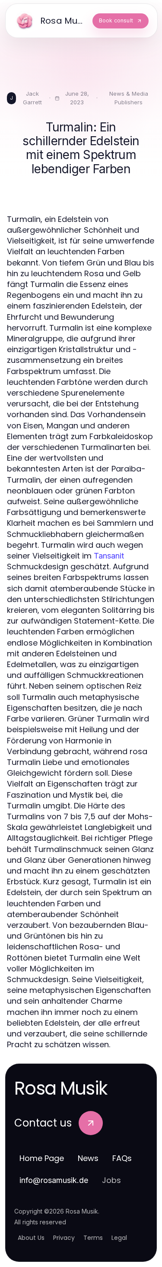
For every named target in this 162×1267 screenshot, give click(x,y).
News (88, 1158)
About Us (31, 1237)
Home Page (41, 1158)
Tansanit (109, 555)
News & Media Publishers (128, 98)
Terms (93, 1237)
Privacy (64, 1237)
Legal (119, 1237)
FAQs (122, 1158)
